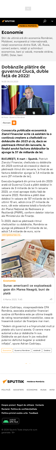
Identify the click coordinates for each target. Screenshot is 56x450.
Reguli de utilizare (25, 405)
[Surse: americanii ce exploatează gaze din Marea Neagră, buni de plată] (28, 259)
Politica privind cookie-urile (14, 413)
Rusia (43, 389)
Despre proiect (8, 405)
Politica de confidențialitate (24, 409)
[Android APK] (10, 421)
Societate (18, 389)
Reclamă (5, 409)
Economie (9, 281)
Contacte (39, 405)
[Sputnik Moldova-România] (8, 22)
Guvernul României (17, 117)
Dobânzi (47, 350)
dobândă (36, 350)
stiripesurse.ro (11, 234)
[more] (51, 299)
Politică (5, 389)
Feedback (33, 413)
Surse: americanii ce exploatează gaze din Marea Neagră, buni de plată (27, 289)
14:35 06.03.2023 (9, 81)
